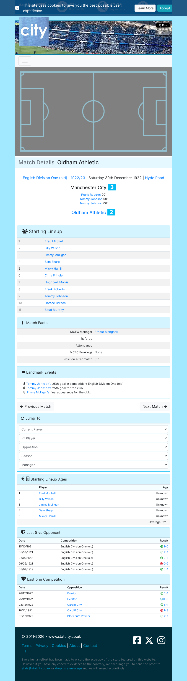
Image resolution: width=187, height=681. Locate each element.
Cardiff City (74, 604)
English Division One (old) (45, 177)
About (74, 645)
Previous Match (37, 406)
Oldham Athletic (88, 212)
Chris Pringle (54, 275)
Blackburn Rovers (78, 616)
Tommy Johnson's (38, 383)
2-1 (165, 552)
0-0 (165, 599)
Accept (164, 8)
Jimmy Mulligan (55, 255)
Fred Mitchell (54, 241)
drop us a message (68, 668)
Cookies (59, 645)
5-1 (165, 604)
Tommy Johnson (91, 199)
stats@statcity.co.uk (36, 668)
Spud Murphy (54, 309)
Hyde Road (154, 177)
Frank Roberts (91, 194)
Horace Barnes (55, 303)
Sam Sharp (52, 261)
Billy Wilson (52, 248)
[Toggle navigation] (24, 61)
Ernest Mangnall (106, 332)
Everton (72, 593)
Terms (27, 645)
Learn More (145, 8)
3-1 (165, 557)
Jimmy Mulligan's (37, 392)
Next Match (153, 406)
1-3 (165, 610)
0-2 (165, 563)
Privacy (42, 645)
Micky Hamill (53, 268)
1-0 (165, 546)
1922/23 (78, 177)
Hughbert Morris (56, 282)
